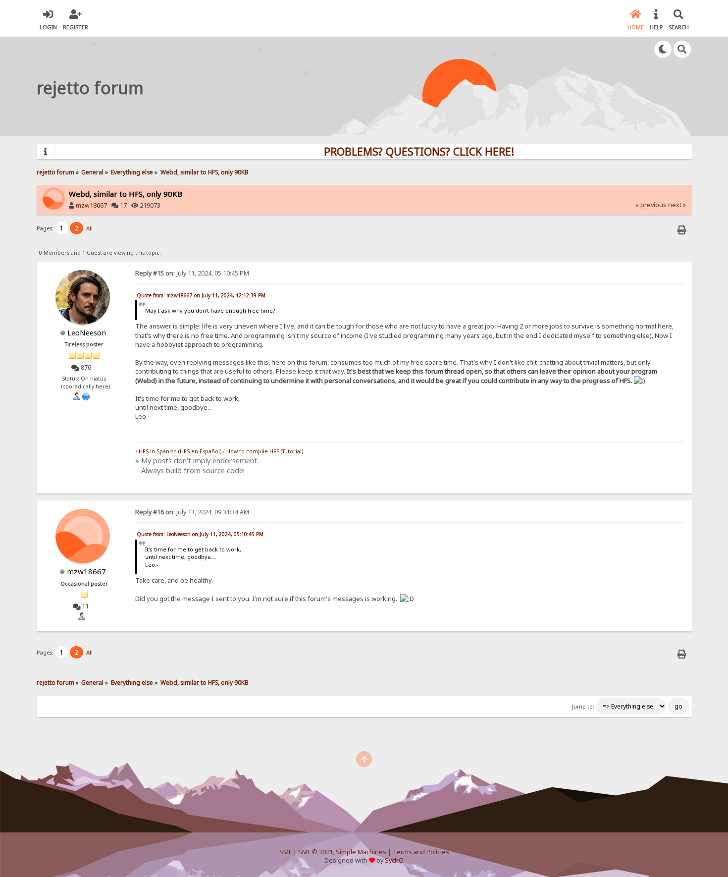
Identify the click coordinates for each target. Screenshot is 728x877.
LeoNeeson (86, 332)
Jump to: (583, 706)
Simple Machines (361, 852)
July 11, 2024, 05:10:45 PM (192, 273)
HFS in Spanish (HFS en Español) (180, 451)
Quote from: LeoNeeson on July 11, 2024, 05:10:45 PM (200, 534)
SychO (394, 860)
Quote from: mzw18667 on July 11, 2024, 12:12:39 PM (201, 295)
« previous (651, 205)
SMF (285, 852)
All (89, 228)
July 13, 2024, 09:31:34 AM (192, 512)
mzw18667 (91, 205)
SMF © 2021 (315, 852)
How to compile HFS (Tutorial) (264, 451)
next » (677, 205)
